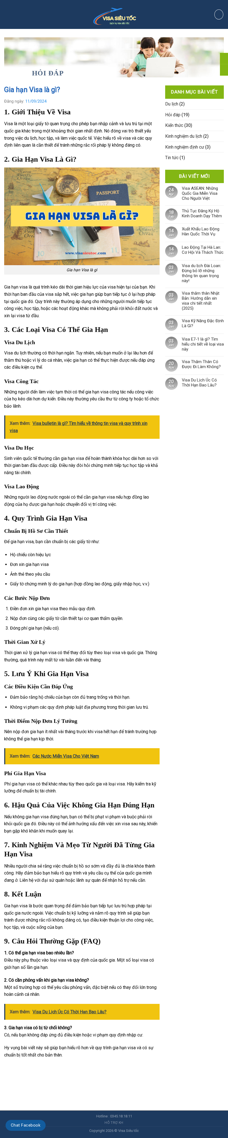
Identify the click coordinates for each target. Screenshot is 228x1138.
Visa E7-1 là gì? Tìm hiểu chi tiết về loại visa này (203, 344)
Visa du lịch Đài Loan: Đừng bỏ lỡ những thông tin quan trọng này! (201, 273)
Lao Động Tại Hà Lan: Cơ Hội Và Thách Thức (203, 250)
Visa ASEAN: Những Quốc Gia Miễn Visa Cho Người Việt (200, 193)
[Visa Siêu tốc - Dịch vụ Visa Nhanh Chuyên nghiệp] (114, 14)
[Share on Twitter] (18, 1068)
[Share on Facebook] (8, 1068)
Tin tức (172, 157)
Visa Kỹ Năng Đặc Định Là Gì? (203, 323)
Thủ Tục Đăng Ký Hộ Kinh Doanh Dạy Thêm (202, 213)
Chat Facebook (25, 1125)
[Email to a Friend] (28, 1068)
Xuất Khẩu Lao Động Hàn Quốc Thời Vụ (200, 231)
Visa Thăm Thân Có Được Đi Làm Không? (201, 364)
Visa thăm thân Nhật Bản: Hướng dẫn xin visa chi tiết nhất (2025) (200, 301)
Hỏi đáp (48, 73)
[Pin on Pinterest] (38, 1068)
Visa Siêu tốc (128, 1131)
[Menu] (15, 14)
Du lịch (171, 104)
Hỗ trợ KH (114, 1123)
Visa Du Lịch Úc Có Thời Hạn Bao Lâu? (199, 383)
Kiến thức (174, 125)
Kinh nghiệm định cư (184, 147)
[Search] (219, 14)
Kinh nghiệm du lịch (183, 136)
